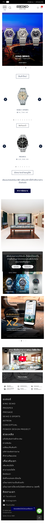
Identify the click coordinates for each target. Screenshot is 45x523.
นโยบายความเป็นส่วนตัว (13, 483)
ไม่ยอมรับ (27, 266)
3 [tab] (18, 120)
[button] (5, 99)
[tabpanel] (22, 39)
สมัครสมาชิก (39, 2)
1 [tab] (14, 120)
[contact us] (39, 511)
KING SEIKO (9, 404)
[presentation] (15, 68)
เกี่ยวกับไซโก (8, 465)
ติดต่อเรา (7, 474)
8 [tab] (29, 120)
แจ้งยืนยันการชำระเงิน (12, 439)
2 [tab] (16, 120)
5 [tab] (22, 120)
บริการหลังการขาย (11, 452)
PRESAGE (8, 412)
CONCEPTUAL (10, 425)
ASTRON (7, 421)
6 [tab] (25, 120)
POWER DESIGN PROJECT (16, 429)
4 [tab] (20, 120)
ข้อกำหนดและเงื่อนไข (12, 478)
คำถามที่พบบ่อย (9, 456)
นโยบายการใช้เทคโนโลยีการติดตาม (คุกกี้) (21, 487)
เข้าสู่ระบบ (30, 2)
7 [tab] (27, 120)
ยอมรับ (16, 266)
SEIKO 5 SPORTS (11, 416)
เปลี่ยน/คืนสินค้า (10, 447)
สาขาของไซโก (9, 470)
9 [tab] (31, 120)
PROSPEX (8, 408)
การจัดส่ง (7, 443)
